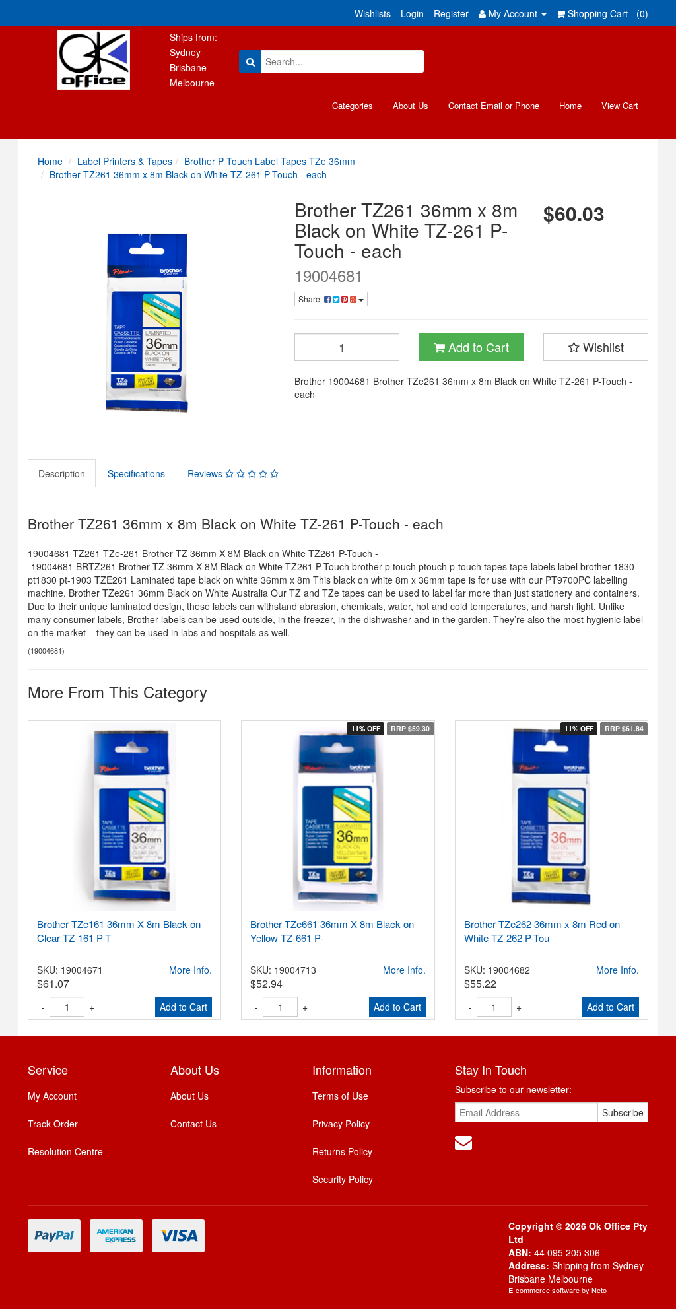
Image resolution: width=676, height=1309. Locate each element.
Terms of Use (340, 1095)
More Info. (190, 969)
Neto (599, 1290)
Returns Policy (342, 1151)
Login (412, 13)
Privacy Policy (341, 1123)
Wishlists (373, 13)
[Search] (250, 61)
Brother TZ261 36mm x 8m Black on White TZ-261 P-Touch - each (188, 174)
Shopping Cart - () (606, 13)
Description (61, 473)
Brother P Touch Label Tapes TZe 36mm (269, 161)
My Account (52, 1095)
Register (451, 13)
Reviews (206, 473)
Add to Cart (477, 346)
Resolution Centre (65, 1151)
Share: (311, 298)
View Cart (619, 105)
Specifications (136, 473)
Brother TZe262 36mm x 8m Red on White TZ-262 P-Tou (542, 931)
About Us (410, 105)
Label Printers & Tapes (124, 161)
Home (570, 105)
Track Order (53, 1123)
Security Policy (342, 1179)
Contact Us (193, 1123)
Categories (352, 105)
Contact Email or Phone (493, 105)
